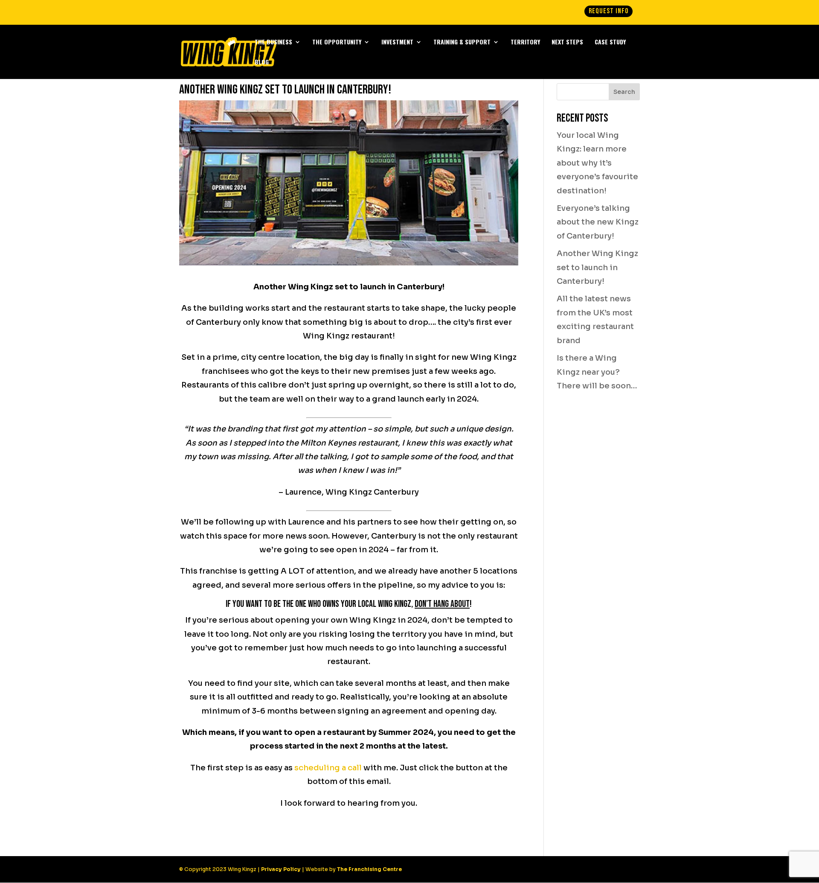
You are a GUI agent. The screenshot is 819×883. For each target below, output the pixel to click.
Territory (525, 42)
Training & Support (462, 42)
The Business (273, 42)
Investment (397, 42)
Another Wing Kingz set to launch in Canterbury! (597, 267)
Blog (262, 62)
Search (624, 92)
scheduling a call (328, 767)
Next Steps (567, 42)
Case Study (610, 42)
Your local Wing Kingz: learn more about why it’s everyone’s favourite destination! (597, 163)
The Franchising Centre (369, 869)
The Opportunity (336, 42)
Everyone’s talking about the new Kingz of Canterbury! (598, 222)
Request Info (608, 11)
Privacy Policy (281, 869)
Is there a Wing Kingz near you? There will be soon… (597, 372)
